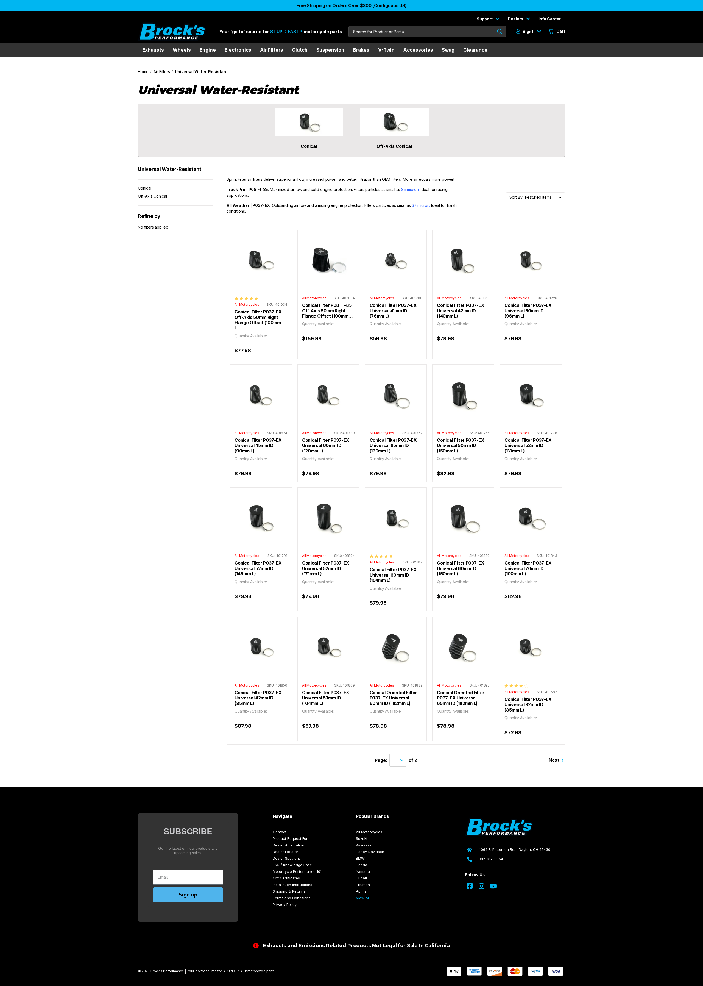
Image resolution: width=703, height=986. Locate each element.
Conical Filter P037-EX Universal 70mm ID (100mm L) (528, 568)
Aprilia (361, 891)
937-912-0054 (491, 859)
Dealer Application (288, 845)
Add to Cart (261, 266)
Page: (381, 760)
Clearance (475, 50)
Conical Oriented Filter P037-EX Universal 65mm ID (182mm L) (460, 698)
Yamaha (363, 871)
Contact (279, 832)
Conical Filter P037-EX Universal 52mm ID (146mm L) (258, 568)
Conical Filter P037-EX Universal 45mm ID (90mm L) (258, 446)
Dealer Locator (285, 851)
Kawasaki (364, 845)
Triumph (363, 884)
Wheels (182, 50)
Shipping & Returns (289, 891)
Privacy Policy (285, 904)
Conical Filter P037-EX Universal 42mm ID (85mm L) (258, 698)
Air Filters (271, 50)
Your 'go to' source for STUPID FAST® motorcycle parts (231, 971)
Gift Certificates (286, 878)
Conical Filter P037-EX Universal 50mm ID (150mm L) (460, 446)
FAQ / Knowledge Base (292, 865)
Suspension (330, 50)
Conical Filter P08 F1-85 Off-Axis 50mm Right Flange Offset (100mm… (327, 311)
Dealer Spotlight (286, 858)
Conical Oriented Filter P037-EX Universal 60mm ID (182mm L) (393, 698)
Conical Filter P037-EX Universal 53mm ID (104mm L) (325, 698)
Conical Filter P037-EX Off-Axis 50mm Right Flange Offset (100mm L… (258, 319)
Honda (361, 865)
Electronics (238, 50)
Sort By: (516, 197)
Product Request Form (292, 838)
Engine (208, 50)
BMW (360, 858)
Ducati (361, 878)
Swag (448, 50)
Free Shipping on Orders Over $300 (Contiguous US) (351, 5)
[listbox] (545, 197)
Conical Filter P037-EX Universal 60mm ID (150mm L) (460, 568)
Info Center (550, 18)
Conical (144, 188)
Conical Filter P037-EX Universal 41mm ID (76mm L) (393, 311)
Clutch (300, 50)
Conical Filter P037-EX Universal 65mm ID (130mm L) (393, 446)
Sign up (188, 894)
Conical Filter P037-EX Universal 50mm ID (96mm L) (528, 311)
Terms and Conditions (292, 898)
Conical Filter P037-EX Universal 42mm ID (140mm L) (460, 311)
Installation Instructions (292, 884)
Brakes (361, 50)
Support (485, 18)
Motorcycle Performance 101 (297, 871)
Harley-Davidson (370, 851)
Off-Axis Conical (152, 196)
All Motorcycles (369, 832)
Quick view (261, 255)
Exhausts (153, 50)
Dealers (516, 18)
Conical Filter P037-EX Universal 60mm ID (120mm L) (325, 446)
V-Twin (386, 50)
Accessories (418, 50)
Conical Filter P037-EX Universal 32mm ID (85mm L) (528, 705)
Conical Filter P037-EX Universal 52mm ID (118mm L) (528, 446)
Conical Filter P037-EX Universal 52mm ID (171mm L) (325, 568)
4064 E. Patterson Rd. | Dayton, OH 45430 (514, 849)
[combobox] (427, 31)
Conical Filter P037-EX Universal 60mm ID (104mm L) (393, 575)
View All (363, 898)
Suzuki (361, 838)
